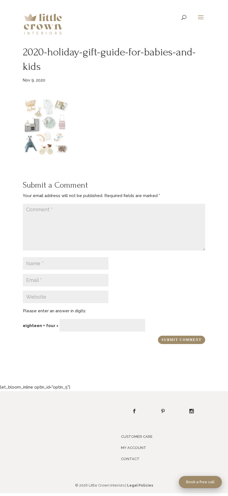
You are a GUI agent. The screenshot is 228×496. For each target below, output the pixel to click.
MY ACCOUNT (133, 448)
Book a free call (200, 482)
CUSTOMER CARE (137, 436)
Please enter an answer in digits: (54, 310)
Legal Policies (140, 485)
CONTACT (130, 459)
